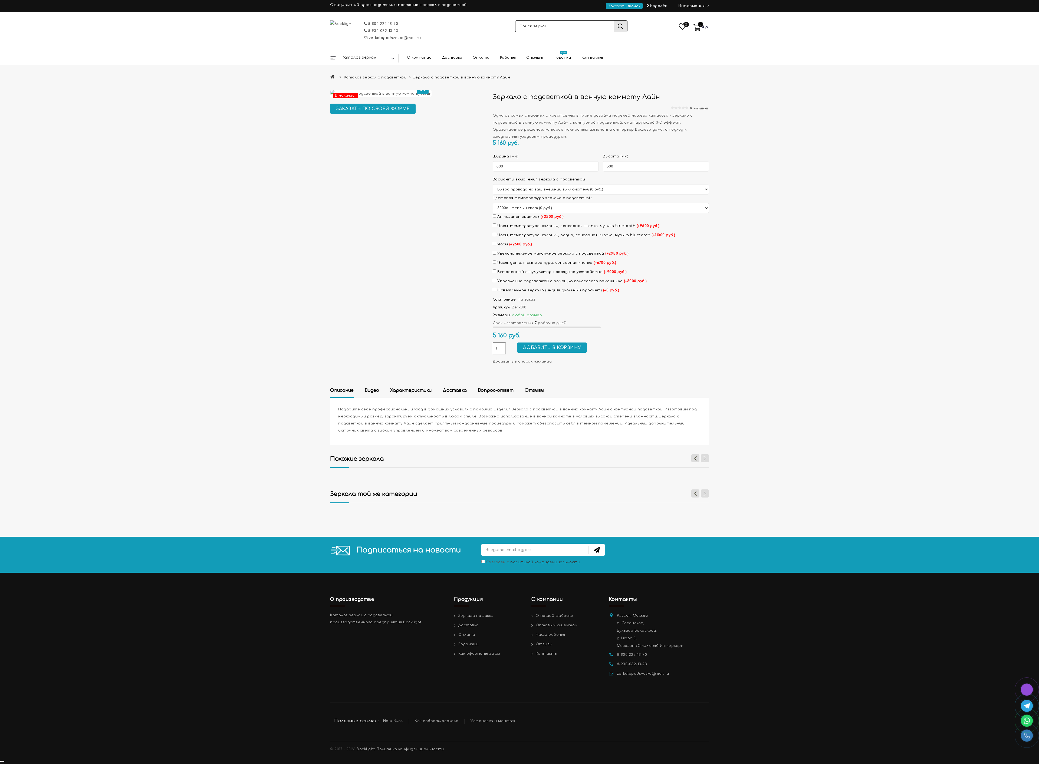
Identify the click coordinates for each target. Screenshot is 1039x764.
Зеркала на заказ (476, 616)
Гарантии (468, 644)
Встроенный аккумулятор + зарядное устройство (561, 272)
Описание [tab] (342, 390)
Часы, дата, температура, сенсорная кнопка (556, 263)
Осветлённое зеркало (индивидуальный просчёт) (557, 290)
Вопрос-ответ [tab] (496, 390)
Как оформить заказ (479, 654)
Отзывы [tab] (534, 390)
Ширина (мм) (506, 156)
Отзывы (534, 58)
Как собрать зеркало (437, 721)
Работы (508, 58)
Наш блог (393, 721)
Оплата (481, 58)
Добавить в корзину (552, 347)
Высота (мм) (616, 156)
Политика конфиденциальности (410, 749)
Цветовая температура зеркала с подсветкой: (542, 198)
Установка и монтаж (493, 721)
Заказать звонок (624, 6)
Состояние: (505, 299)
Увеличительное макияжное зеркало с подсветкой (562, 253)
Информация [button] (692, 6)
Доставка (452, 58)
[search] (620, 26)
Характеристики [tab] (411, 390)
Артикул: (502, 307)
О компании (419, 58)
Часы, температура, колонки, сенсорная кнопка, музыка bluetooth (578, 226)
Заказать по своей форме (373, 108)
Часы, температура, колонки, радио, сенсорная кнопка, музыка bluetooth (585, 235)
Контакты (592, 58)
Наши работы (550, 635)
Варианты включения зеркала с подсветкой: (539, 179)
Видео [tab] (372, 390)
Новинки (562, 58)
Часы (514, 244)
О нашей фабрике (554, 616)
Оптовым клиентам (557, 625)
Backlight (366, 749)
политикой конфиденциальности (545, 562)
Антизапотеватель (530, 217)
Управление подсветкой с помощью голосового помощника (571, 281)
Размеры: (502, 315)
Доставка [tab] (455, 390)
